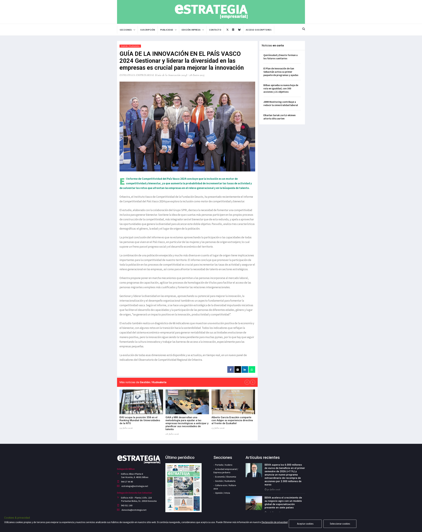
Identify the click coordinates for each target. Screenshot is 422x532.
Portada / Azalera (223, 464)
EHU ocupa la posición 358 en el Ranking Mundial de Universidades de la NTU (140, 420)
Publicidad (166, 29)
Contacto (215, 29)
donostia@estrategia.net (133, 509)
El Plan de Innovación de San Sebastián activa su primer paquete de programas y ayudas (280, 72)
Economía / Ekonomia (225, 476)
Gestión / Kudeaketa (130, 46)
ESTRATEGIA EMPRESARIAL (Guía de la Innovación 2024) (153, 75)
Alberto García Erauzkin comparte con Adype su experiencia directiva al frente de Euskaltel (232, 420)
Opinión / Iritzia (222, 492)
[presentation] (247, 382)
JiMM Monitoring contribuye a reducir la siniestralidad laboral (280, 103)
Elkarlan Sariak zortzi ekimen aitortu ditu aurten (279, 117)
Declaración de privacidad (274, 522)
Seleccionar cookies (340, 523)
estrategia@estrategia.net (134, 486)
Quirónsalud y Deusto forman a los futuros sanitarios (280, 57)
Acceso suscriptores (259, 29)
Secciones (126, 29)
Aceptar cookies (305, 523)
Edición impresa (191, 29)
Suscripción (147, 29)
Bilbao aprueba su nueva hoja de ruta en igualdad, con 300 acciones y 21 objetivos (280, 88)
